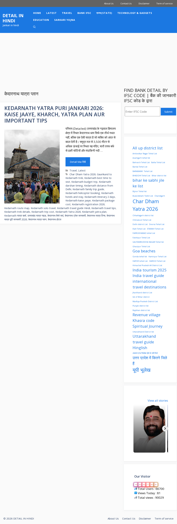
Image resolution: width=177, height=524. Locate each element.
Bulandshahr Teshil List (143, 196)
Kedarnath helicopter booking (83, 193)
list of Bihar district (141, 297)
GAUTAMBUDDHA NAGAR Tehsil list (148, 242)
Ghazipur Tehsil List (141, 246)
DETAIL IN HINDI (13, 18)
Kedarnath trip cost (42, 211)
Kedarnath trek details (17, 211)
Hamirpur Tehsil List (157, 256)
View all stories (158, 400)
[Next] (165, 428)
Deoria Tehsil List (156, 224)
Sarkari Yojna (64, 19)
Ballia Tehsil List (158, 162)
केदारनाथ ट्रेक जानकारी (75, 215)
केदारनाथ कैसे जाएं (55, 215)
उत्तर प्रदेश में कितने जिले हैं (150, 360)
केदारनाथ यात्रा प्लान (37, 219)
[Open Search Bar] (34, 26)
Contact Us (126, 3)
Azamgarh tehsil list (141, 158)
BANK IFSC (84, 13)
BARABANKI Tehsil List (142, 171)
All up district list (148, 147)
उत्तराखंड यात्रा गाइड (36, 215)
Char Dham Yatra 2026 (82, 174)
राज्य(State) (104, 13)
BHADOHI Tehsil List (141, 175)
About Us (109, 3)
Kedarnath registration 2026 (88, 204)
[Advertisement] (88, 59)
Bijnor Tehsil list (140, 191)
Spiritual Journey (147, 326)
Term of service (164, 3)
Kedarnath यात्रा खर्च (15, 215)
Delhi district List (140, 224)
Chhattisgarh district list (143, 215)
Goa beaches (144, 250)
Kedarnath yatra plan (94, 211)
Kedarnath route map (16, 208)
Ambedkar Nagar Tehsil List (145, 153)
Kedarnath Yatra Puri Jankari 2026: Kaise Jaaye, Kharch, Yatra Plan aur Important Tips (54, 114)
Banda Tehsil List (140, 167)
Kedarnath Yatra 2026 (68, 211)
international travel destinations (149, 284)
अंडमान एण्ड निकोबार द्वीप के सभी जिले (145, 353)
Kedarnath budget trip (84, 181)
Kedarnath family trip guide (88, 189)
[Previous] (135, 428)
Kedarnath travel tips (103, 208)
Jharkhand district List (142, 292)
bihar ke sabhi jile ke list (148, 183)
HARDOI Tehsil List (157, 261)
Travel (67, 13)
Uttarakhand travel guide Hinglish (144, 342)
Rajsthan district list (141, 310)
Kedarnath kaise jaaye (78, 200)
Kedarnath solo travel (43, 208)
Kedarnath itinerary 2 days (100, 196)
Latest (51, 13)
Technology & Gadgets (134, 13)
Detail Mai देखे (78, 161)
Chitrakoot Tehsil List (142, 220)
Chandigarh (160, 196)
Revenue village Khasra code (146, 317)
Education (41, 19)
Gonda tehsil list (140, 256)
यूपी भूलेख (142, 369)
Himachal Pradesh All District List (147, 265)
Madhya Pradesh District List (145, 301)
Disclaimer (144, 3)
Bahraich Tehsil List (141, 162)
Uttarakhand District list (143, 332)
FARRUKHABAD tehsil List (144, 233)
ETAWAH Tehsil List (155, 229)
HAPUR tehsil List (140, 261)
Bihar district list (159, 175)
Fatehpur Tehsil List (141, 237)
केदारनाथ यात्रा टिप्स (96, 215)
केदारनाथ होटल (54, 219)
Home (37, 13)
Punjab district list (140, 306)
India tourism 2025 (150, 269)
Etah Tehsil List (139, 229)
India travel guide (148, 275)
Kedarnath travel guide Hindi (73, 208)
